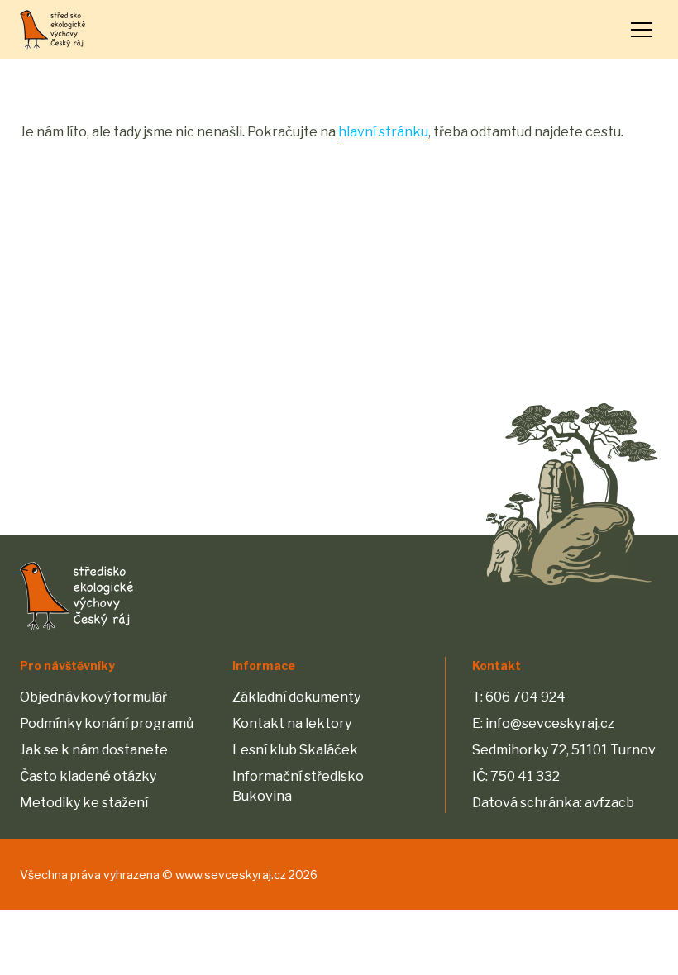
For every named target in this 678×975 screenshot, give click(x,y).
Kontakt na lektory (291, 723)
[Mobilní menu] (641, 29)
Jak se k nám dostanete (94, 750)
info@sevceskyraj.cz (549, 723)
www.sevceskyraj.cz (230, 875)
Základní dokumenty (296, 697)
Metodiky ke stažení (84, 803)
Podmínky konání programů (106, 723)
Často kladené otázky (88, 776)
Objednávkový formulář (93, 697)
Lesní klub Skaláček (295, 750)
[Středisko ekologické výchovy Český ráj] (52, 30)
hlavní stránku (383, 132)
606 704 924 (525, 697)
